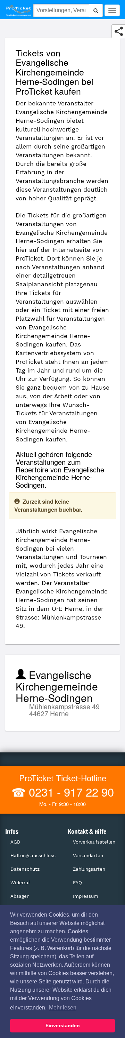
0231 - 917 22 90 (70, 791)
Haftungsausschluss (33, 855)
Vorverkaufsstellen (94, 842)
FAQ (77, 882)
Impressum (85, 896)
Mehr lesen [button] (62, 1008)
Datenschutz (25, 869)
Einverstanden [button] (62, 1025)
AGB (15, 842)
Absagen (20, 896)
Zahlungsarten (89, 869)
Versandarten (88, 855)
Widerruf (20, 882)
